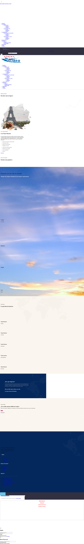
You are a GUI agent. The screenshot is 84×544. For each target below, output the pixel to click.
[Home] (11, 63)
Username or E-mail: (3, 541)
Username (1, 532)
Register (8, 536)
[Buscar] (1, 54)
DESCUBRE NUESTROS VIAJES (5, 3)
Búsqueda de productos (4, 53)
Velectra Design (18, 498)
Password (1, 533)
